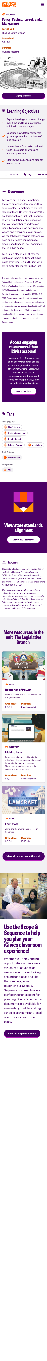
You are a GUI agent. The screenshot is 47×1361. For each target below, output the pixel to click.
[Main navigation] (42, 4)
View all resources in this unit (24, 856)
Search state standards (23, 539)
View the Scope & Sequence (22, 1033)
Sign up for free (23, 391)
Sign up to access (23, 95)
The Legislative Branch (13, 32)
